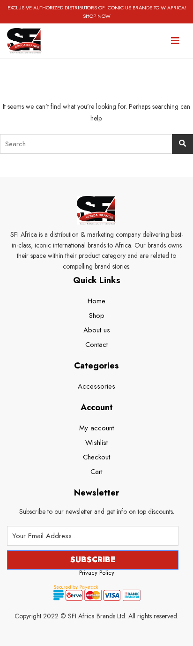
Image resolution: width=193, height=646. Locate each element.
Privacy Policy (96, 573)
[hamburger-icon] (175, 40)
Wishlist (96, 442)
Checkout (96, 457)
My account (96, 428)
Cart (96, 471)
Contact (96, 344)
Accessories (96, 386)
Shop (96, 315)
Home (96, 301)
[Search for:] (96, 144)
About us (96, 330)
